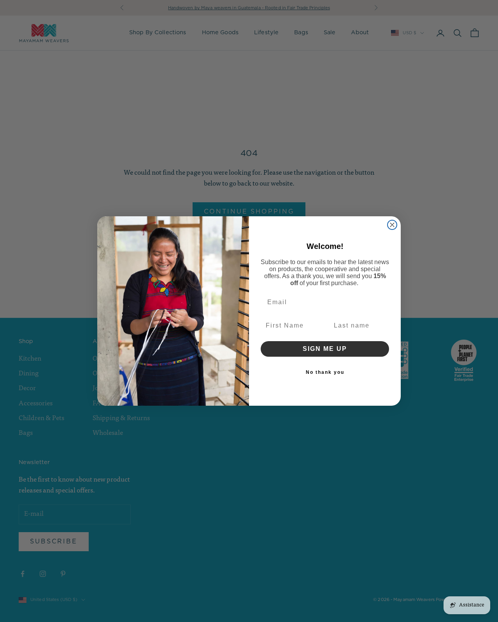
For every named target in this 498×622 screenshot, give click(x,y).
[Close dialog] (392, 225)
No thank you (325, 372)
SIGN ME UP (325, 348)
